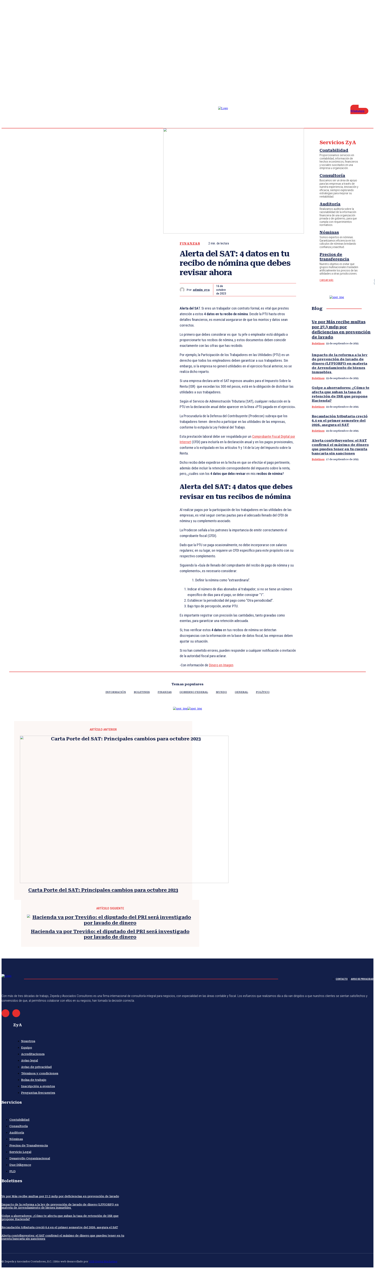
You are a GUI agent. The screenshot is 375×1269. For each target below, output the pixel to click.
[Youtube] (348, 83)
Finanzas (190, 243)
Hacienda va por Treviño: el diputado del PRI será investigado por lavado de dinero (110, 934)
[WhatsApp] (275, 290)
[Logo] (226, 115)
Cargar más (326, 280)
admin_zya (201, 289)
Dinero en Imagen (221, 665)
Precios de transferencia (334, 256)
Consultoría (332, 175)
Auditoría (330, 204)
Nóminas (329, 232)
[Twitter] (366, 78)
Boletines (318, 343)
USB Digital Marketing (103, 1261)
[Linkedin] (357, 78)
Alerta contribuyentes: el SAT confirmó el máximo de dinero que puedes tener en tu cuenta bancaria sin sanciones (340, 447)
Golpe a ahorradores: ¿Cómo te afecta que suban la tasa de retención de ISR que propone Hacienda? (340, 394)
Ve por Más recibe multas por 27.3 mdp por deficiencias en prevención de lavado (60, 1196)
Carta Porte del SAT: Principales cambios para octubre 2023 (103, 890)
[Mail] (5, 1013)
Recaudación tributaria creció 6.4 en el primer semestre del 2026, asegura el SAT (340, 420)
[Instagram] (352, 78)
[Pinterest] (261, 290)
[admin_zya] (183, 289)
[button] (333, 80)
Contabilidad (334, 150)
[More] (289, 289)
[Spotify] (362, 78)
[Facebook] (348, 78)
